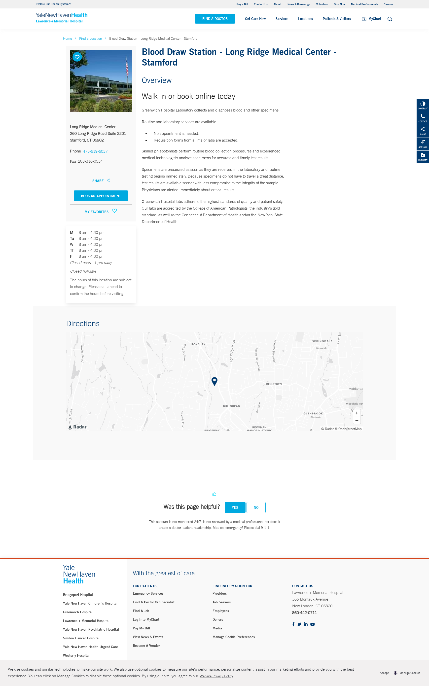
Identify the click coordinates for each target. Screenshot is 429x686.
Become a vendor (146, 645)
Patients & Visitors (337, 18)
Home (67, 38)
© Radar (327, 429)
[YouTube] (312, 624)
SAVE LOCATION (77, 57)
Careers (388, 4)
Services (282, 18)
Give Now (339, 4)
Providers (220, 593)
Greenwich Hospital (78, 612)
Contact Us (261, 4)
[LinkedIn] (306, 624)
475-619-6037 (95, 151)
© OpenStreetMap (348, 429)
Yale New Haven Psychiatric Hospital (91, 629)
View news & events (148, 637)
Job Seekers (222, 602)
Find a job (141, 611)
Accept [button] (384, 673)
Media (217, 628)
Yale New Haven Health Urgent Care (90, 647)
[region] (214, 381)
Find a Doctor (215, 18)
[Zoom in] (356, 413)
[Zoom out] (356, 420)
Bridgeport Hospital (78, 594)
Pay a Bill (242, 4)
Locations (305, 18)
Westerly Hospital (76, 655)
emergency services (148, 593)
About (278, 4)
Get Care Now (255, 18)
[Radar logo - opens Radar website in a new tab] (77, 426)
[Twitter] (299, 624)
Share (98, 181)
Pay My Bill (141, 628)
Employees (221, 611)
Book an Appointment (101, 196)
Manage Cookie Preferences (234, 637)
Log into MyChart (146, 619)
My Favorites (97, 212)
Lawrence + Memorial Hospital (86, 620)
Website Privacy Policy (216, 676)
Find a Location (90, 38)
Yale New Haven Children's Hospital (90, 603)
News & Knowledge (298, 4)
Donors (218, 619)
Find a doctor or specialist (154, 602)
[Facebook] (293, 624)
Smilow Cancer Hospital (81, 638)
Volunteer (322, 4)
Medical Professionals (364, 4)
